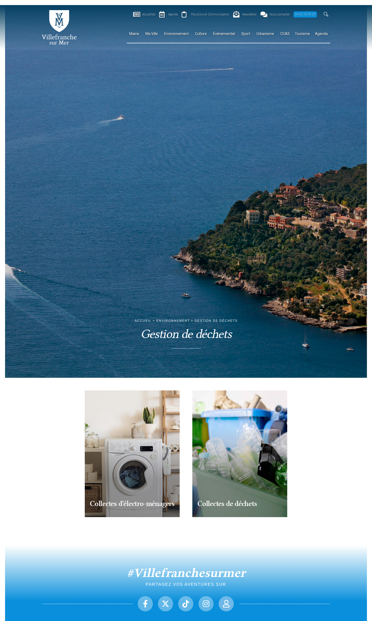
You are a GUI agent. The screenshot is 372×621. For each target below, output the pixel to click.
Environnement (173, 321)
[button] (326, 14)
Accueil (143, 321)
